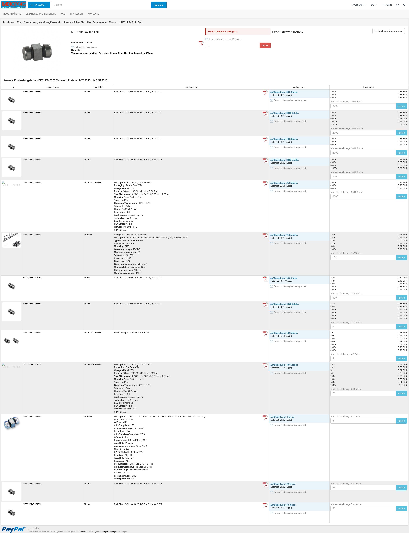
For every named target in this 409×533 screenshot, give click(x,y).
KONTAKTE (93, 14)
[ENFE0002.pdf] (201, 43)
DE (372, 5)
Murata (87, 91)
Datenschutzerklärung (87, 532)
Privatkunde (357, 5)
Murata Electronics (92, 182)
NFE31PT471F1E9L (32, 91)
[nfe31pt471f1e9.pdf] (265, 92)
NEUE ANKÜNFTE (12, 14)
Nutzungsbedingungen (108, 532)
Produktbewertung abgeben (388, 31)
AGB (63, 14)
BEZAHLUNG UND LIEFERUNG (41, 14)
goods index (33, 528)
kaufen (265, 45)
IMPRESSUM (76, 14)
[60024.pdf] (265, 417)
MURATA (88, 234)
